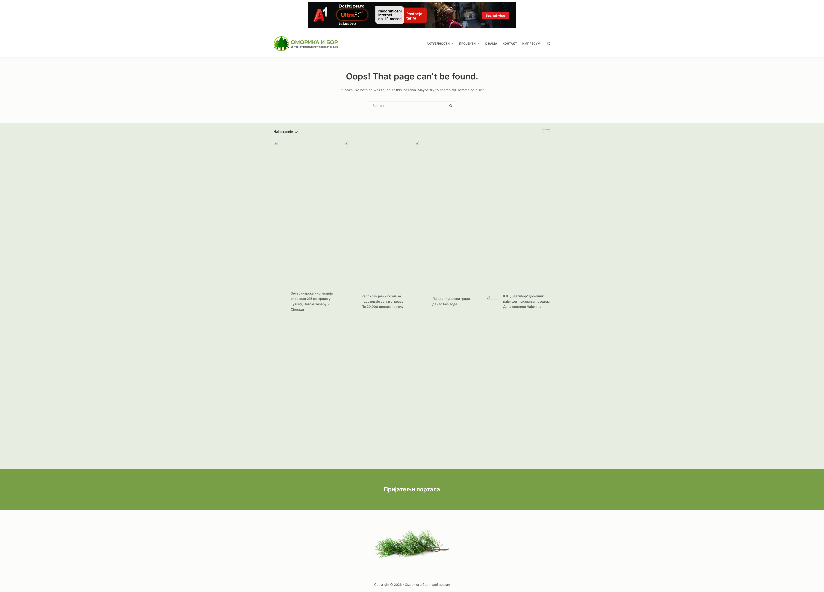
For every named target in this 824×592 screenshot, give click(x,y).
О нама (491, 43)
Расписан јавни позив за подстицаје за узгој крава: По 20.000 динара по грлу (383, 301)
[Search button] (451, 106)
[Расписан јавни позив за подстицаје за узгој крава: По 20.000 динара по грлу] (350, 302)
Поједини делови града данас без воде (451, 301)
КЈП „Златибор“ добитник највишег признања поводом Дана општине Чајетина (526, 301)
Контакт (510, 43)
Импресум (531, 43)
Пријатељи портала (412, 489)
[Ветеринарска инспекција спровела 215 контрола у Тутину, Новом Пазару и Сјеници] (280, 302)
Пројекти (467, 43)
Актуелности (438, 43)
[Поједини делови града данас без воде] (421, 302)
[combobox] (408, 105)
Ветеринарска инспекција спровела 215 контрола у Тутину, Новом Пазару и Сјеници (312, 301)
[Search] (548, 43)
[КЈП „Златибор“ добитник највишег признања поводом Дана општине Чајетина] (492, 301)
